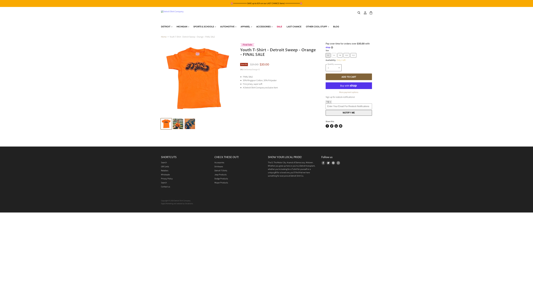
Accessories (263, 26)
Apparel (246, 26)
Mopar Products (221, 182)
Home (164, 37)
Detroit (166, 26)
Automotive (227, 26)
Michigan (182, 26)
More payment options (348, 92)
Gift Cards (165, 166)
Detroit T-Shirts (220, 170)
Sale (279, 26)
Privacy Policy (167, 178)
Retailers (164, 170)
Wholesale (165, 174)
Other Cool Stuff (316, 26)
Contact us (165, 186)
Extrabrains (189, 203)
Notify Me (349, 113)
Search (164, 162)
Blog (336, 26)
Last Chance (294, 26)
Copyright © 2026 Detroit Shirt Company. (176, 200)
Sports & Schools (203, 26)
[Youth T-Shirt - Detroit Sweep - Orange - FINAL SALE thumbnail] (189, 123)
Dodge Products (221, 178)
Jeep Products (220, 174)
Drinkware (218, 166)
